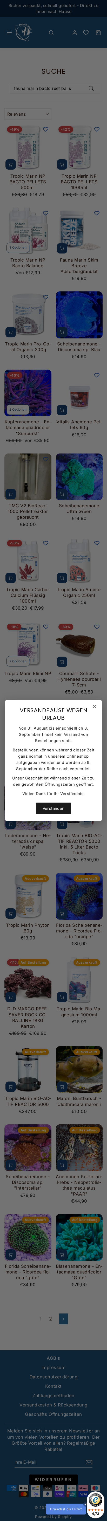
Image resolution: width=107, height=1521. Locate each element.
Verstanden (54, 808)
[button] (74, 1509)
